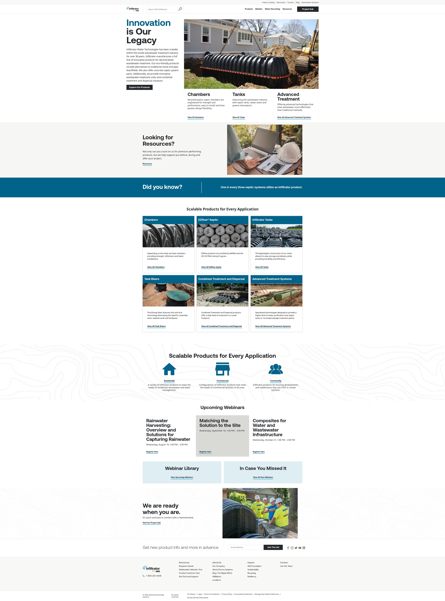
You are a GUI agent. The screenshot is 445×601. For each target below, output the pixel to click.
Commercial (222, 381)
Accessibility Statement (243, 594)
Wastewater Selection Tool (190, 570)
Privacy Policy (227, 594)
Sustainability (253, 570)
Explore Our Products (139, 87)
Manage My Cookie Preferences (267, 594)
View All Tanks (238, 117)
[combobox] (161, 9)
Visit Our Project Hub (152, 523)
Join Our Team (286, 566)
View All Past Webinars (263, 477)
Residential (169, 381)
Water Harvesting (272, 9)
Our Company (218, 566)
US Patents (191, 594)
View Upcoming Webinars (182, 477)
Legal (200, 594)
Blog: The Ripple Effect (222, 573)
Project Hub (307, 9)
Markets (258, 9)
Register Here (152, 452)
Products (249, 9)
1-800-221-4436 (153, 576)
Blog (298, 2)
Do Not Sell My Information (197, 597)
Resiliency (252, 577)
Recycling (252, 573)
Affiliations (216, 577)
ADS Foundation (254, 566)
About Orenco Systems (222, 570)
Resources (287, 9)
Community (275, 381)
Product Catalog (268, 2)
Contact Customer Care (189, 573)
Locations (216, 580)
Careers (291, 2)
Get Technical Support (188, 577)
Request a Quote (186, 566)
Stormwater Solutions (310, 2)
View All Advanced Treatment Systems (294, 117)
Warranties (281, 2)
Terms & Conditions (211, 594)
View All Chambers (196, 117)
